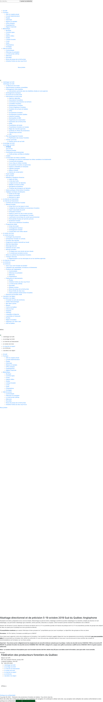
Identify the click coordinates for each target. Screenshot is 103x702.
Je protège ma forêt (9, 143)
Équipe (8, 18)
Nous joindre (21, 67)
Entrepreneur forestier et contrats (15, 238)
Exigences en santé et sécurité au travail (17, 242)
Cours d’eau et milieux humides (18, 163)
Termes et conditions (29, 701)
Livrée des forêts (14, 181)
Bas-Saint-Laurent (11, 303)
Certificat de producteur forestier (15, 202)
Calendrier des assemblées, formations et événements (21, 267)
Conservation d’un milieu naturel (18, 231)
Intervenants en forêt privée (14, 96)
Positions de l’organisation (13, 269)
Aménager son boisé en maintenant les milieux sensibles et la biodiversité (30, 159)
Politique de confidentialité (7, 695)
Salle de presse (7, 48)
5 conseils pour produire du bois (18, 253)
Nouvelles (9, 57)
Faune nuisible (10, 174)
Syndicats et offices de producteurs (19, 130)
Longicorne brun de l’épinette (17, 183)
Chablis (8, 156)
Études (11, 280)
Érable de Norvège (14, 193)
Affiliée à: (3, 686)
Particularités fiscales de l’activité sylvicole (21, 219)
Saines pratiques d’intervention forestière (17, 190)
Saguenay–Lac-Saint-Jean (13, 321)
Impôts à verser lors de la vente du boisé (20, 213)
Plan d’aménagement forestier (14, 136)
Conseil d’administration (13, 16)
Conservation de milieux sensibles (15, 157)
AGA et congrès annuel (12, 14)
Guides (8, 37)
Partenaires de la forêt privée (17, 121)
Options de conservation (16, 172)
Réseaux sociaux (14, 287)
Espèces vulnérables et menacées (18, 166)
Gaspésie (8, 310)
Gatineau (8, 312)
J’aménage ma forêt (8, 82)
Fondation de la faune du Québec (18, 109)
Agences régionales (14, 98)
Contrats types (10, 32)
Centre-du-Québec (11, 307)
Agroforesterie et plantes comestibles (17, 87)
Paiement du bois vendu (13, 247)
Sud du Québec (10, 323)
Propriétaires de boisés (15, 125)
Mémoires (9, 55)
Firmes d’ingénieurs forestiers (17, 107)
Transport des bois (11, 256)
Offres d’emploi (10, 23)
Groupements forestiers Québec (18, 114)
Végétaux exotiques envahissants (15, 192)
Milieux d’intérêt (13, 170)
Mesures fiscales (10, 204)
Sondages (9, 46)
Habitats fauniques (14, 168)
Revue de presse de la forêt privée (16, 59)
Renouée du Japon (14, 197)
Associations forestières (16, 100)
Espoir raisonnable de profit (17, 210)
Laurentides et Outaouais (13, 316)
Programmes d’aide (11, 224)
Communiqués (10, 50)
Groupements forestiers (16, 112)
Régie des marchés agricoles (17, 129)
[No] (35, 701)
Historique (9, 19)
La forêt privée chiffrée (12, 54)
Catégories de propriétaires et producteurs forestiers (24, 208)
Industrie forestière (14, 116)
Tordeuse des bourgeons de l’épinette (20, 188)
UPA (10, 134)
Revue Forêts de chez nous (16, 291)
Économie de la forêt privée (14, 94)
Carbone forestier (11, 150)
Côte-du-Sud (9, 309)
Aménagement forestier (15, 229)
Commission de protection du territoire (20, 102)
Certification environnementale (15, 152)
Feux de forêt (10, 175)
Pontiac (8, 318)
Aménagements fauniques (13, 93)
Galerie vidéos (10, 36)
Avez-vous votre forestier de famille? (16, 265)
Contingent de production (13, 237)
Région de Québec (11, 319)
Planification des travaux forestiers (19, 138)
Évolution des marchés (12, 240)
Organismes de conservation (17, 120)
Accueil (5, 10)
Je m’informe (6, 262)
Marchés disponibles (12, 244)
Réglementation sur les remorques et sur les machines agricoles (27, 258)
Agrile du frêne (13, 179)
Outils (7, 43)
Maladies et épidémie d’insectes (15, 177)
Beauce (8, 305)
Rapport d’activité (11, 27)
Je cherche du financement (10, 199)
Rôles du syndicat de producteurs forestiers (18, 255)
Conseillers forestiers (15, 103)
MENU (2, 329)
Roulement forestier (14, 220)
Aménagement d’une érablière (14, 89)
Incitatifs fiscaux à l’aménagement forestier (21, 215)
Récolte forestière (11, 249)
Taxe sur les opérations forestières (19, 222)
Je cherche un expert (9, 260)
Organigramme (10, 25)
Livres (7, 41)
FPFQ (10, 111)
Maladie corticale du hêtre (16, 184)
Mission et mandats (11, 21)
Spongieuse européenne (16, 186)
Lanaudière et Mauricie (12, 314)
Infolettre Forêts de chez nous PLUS (16, 61)
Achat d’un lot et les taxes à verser (19, 206)
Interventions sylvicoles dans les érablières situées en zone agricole (28, 91)
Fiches (8, 34)
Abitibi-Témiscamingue (12, 301)
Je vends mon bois (8, 233)
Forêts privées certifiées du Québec (19, 154)
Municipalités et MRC (15, 118)
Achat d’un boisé (13, 226)
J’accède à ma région (9, 296)
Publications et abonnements (14, 278)
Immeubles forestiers (15, 211)
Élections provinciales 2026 (14, 294)
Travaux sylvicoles (11, 139)
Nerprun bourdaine (14, 195)
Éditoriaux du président (12, 52)
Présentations (10, 45)
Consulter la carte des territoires (15, 300)
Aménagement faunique (16, 228)
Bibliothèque (6, 28)
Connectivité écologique (16, 161)
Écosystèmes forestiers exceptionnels (20, 165)
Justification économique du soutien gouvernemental (24, 217)
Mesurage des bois (11, 246)
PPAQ (10, 123)
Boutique (8, 30)
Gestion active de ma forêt (16, 141)
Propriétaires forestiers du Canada (19, 127)
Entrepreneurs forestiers (16, 105)
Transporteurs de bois (15, 132)
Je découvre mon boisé (12, 85)
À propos (5, 12)
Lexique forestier (11, 39)
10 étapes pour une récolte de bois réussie (21, 251)
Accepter (18, 701)
